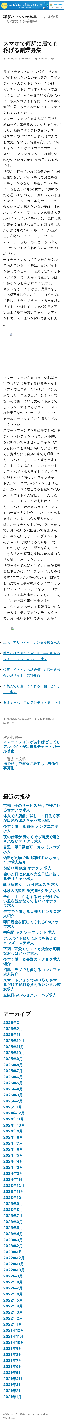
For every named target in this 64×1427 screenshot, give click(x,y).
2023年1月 (12, 1252)
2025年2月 (13, 1101)
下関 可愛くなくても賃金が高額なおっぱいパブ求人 (31, 951)
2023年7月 (13, 1215)
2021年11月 (13, 1336)
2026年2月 (13, 1028)
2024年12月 (14, 1113)
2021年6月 (12, 1366)
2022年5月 (13, 1300)
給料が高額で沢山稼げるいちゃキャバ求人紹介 (31, 859)
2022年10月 (14, 1270)
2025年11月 (13, 1047)
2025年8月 (13, 1065)
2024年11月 (13, 1119)
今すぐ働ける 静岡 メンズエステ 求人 (31, 828)
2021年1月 (12, 1397)
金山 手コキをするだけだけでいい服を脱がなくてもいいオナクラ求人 (32, 901)
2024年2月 (13, 1173)
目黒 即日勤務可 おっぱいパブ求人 (31, 849)
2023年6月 (13, 1222)
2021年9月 (12, 1348)
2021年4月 (12, 1378)
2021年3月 (12, 1384)
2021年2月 (12, 1390)
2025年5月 (13, 1083)
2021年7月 (12, 1360)
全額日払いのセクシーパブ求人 (29, 995)
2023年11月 (13, 1191)
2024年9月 (13, 1131)
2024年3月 (13, 1167)
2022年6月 (13, 1294)
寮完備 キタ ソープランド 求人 (29, 932)
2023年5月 (13, 1227)
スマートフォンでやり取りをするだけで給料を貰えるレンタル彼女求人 (32, 984)
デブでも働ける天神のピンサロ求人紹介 (32, 913)
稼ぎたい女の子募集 (20, 16)
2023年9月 (13, 1203)
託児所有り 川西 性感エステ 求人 (31, 884)
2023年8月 (13, 1209)
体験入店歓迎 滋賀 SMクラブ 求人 (32, 890)
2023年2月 (13, 1246)
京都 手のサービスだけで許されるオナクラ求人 (31, 807)
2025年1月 (12, 1107)
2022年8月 (13, 1282)
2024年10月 (14, 1125)
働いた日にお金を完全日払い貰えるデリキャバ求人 (31, 876)
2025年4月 (13, 1089)
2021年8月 (12, 1354)
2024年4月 (13, 1161)
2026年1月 (12, 1034)
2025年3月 (13, 1095)
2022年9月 (13, 1276)
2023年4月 (13, 1234)
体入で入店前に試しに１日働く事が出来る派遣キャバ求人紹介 (31, 818)
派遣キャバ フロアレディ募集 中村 (31, 702)
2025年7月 (13, 1071)
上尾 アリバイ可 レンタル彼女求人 (31, 642)
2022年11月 (13, 1264)
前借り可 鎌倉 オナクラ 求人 (27, 868)
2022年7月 (13, 1288)
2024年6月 (13, 1149)
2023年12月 (14, 1185)
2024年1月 (12, 1179)
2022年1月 (12, 1324)
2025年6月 (13, 1077)
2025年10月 (14, 1052)
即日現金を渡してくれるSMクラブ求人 (31, 924)
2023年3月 (13, 1240)
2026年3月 (13, 1022)
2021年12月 (13, 1330)
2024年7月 (13, 1143)
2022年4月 (13, 1306)
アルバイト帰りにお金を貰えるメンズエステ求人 (30, 940)
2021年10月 (13, 1342)
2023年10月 (14, 1197)
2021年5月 (12, 1372)
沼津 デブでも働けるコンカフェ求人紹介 (32, 971)
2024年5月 (13, 1155)
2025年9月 (13, 1059)
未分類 (10, 723)
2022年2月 (13, 1318)
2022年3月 (13, 1312)
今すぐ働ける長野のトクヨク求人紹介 (31, 961)
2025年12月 (14, 1040)
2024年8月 (13, 1137)
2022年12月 (14, 1258)
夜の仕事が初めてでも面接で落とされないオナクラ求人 (31, 839)
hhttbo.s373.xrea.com (19, 58)
